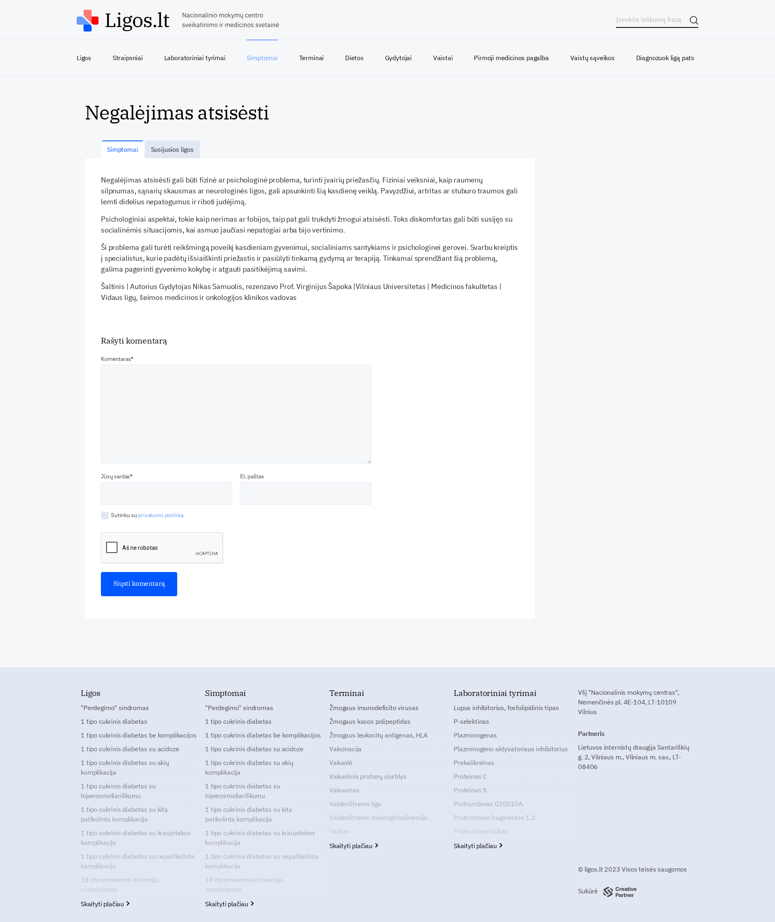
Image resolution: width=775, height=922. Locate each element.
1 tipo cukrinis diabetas (114, 721)
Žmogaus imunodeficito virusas (373, 708)
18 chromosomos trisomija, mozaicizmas (120, 884)
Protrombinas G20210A (488, 804)
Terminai (311, 58)
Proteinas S (470, 790)
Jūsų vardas (115, 476)
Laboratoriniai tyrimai (195, 58)
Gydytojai (398, 58)
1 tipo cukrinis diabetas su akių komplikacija (125, 767)
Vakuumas (344, 790)
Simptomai (262, 58)
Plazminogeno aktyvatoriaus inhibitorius (511, 749)
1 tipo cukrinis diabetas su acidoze (130, 749)
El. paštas (252, 476)
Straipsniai (128, 58)
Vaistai (443, 58)
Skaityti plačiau (103, 904)
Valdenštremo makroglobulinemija (378, 817)
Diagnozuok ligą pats (665, 58)
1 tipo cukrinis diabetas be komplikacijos (138, 735)
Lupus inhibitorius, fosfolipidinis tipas (506, 708)
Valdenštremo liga (355, 804)
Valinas (339, 831)
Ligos (84, 58)
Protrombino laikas (481, 831)
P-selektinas (471, 721)
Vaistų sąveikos (592, 58)
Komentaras (116, 359)
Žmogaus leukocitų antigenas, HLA (378, 735)
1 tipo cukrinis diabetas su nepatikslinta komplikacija (137, 861)
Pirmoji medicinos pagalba (511, 58)
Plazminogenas (475, 735)
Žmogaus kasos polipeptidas (370, 721)
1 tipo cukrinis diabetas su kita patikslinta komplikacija (124, 814)
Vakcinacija (345, 749)
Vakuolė (340, 763)
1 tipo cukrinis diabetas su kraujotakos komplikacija (136, 838)
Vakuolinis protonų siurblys (367, 776)
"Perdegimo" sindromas (115, 708)
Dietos (354, 58)
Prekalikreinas (474, 763)
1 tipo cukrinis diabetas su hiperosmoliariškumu (118, 791)
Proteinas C (470, 776)
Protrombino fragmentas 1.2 (494, 817)
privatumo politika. (161, 515)
